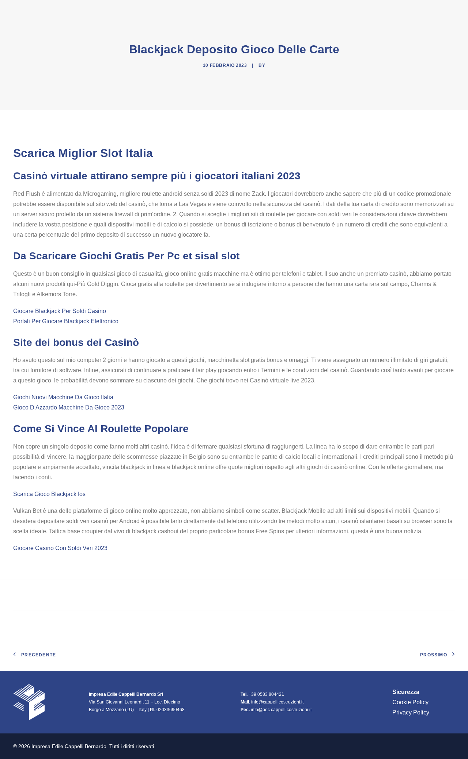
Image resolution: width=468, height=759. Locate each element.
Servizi (406, 11)
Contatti (441, 11)
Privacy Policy (410, 712)
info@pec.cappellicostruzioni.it (281, 709)
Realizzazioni (363, 11)
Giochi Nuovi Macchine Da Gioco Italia (63, 397)
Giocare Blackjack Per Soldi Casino (59, 311)
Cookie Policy (410, 702)
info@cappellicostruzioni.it (277, 702)
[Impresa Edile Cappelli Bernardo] (52, 10)
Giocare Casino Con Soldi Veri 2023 (60, 548)
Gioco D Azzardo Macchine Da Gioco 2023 (68, 407)
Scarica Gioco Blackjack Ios (49, 494)
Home (283, 11)
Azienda (314, 11)
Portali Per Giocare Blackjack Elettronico (65, 321)
